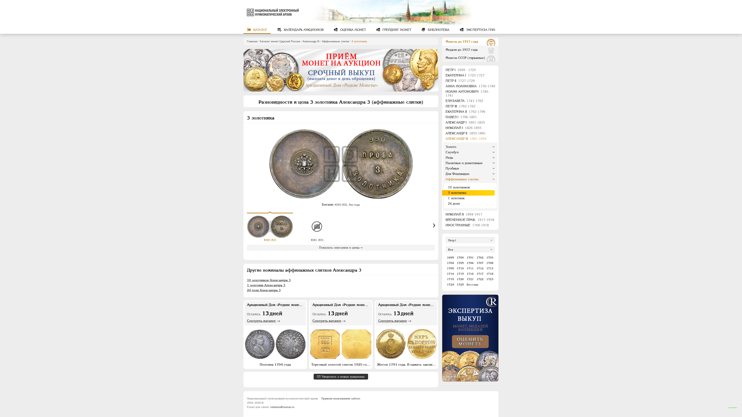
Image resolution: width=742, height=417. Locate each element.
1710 (460, 268)
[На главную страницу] (272, 12)
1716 (470, 273)
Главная (252, 41)
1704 (450, 262)
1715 (460, 273)
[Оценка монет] (470, 338)
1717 (480, 273)
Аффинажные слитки (335, 41)
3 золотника (457, 193)
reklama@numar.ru (282, 407)
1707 (480, 262)
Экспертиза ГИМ (480, 30)
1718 (489, 273)
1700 (460, 257)
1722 (480, 279)
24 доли (454, 203)
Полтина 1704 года (275, 364)
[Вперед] (434, 225)
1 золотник (456, 198)
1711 (470, 268)
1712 (480, 268)
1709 (450, 268)
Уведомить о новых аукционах (343, 376)
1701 (470, 257)
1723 (489, 279)
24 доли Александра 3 (264, 290)
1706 (470, 262)
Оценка (352, 30)
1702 (480, 257)
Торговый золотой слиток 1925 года (340, 364)
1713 (489, 268)
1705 (460, 262)
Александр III (311, 41)
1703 (489, 257)
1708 (489, 262)
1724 (450, 284)
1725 (460, 284)
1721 (470, 279)
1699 (450, 257)
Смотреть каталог (261, 321)
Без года (472, 284)
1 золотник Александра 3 (266, 285)
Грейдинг (396, 30)
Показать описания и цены (339, 247)
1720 (460, 279)
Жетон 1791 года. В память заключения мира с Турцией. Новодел (407, 364)
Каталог (259, 30)
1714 (450, 273)
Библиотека (438, 30)
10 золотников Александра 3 (269, 280)
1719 (450, 279)
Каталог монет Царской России (280, 41)
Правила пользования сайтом (340, 398)
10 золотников (459, 187)
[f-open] (732, 407)
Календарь (303, 30)
